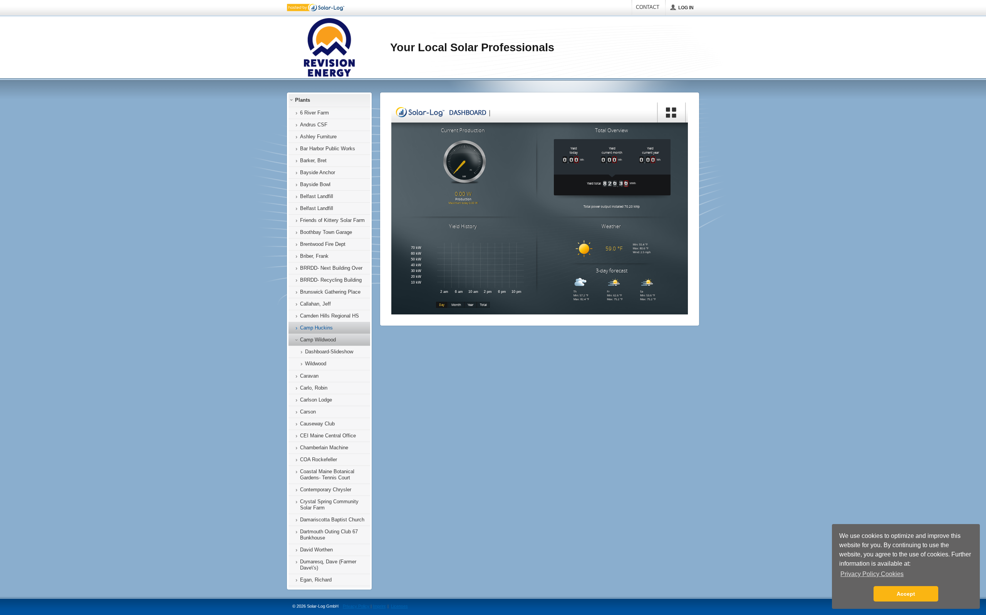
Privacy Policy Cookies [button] (872, 574)
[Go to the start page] (328, 48)
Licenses (399, 606)
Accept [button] (906, 594)
